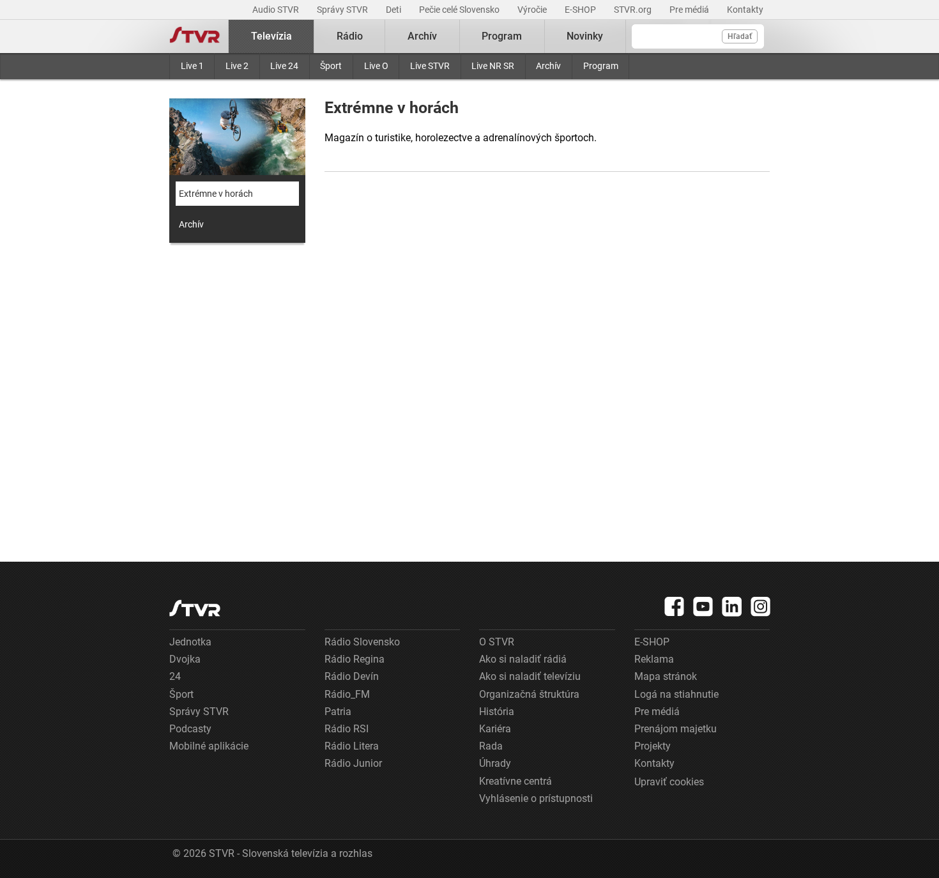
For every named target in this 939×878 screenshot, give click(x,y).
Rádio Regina (354, 659)
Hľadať (740, 36)
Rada (491, 746)
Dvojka (185, 659)
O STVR (496, 642)
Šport (331, 66)
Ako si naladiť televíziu (530, 676)
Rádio (350, 36)
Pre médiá (690, 9)
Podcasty (190, 729)
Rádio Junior (353, 763)
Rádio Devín (351, 676)
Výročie (533, 9)
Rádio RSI (346, 729)
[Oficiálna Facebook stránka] (674, 606)
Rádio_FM (347, 694)
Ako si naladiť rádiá (523, 659)
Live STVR (430, 66)
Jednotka (190, 642)
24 (175, 676)
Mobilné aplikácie (208, 746)
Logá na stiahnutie (676, 694)
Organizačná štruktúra (529, 694)
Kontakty (745, 9)
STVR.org (633, 9)
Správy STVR (343, 9)
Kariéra (495, 729)
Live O (376, 66)
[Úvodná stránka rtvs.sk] (194, 36)
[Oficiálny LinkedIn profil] (732, 606)
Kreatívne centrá (515, 781)
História (496, 711)
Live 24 (284, 66)
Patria (337, 711)
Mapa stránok (665, 676)
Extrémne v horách (216, 194)
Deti (394, 9)
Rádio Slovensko (362, 642)
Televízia (271, 36)
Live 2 (236, 66)
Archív (548, 66)
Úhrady (495, 763)
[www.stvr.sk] (194, 608)
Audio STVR (276, 9)
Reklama (654, 659)
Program (600, 66)
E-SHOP (581, 9)
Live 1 (192, 66)
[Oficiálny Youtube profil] (703, 606)
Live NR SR (492, 66)
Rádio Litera (351, 746)
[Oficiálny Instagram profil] (761, 606)
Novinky (585, 36)
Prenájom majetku (675, 729)
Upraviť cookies (669, 782)
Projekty (652, 746)
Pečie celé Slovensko (460, 9)
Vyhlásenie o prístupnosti (536, 798)
